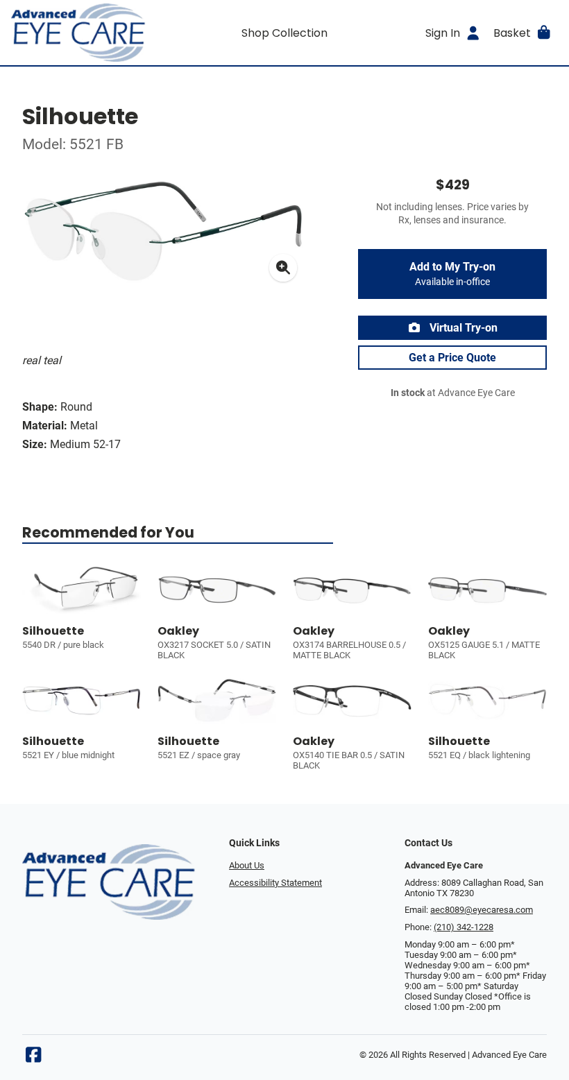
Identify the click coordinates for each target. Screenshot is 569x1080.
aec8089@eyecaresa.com (481, 910)
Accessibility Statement (275, 882)
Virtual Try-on (462, 327)
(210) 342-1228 (463, 927)
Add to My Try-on (452, 274)
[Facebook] (33, 1058)
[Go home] (79, 32)
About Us (246, 865)
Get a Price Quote (452, 357)
